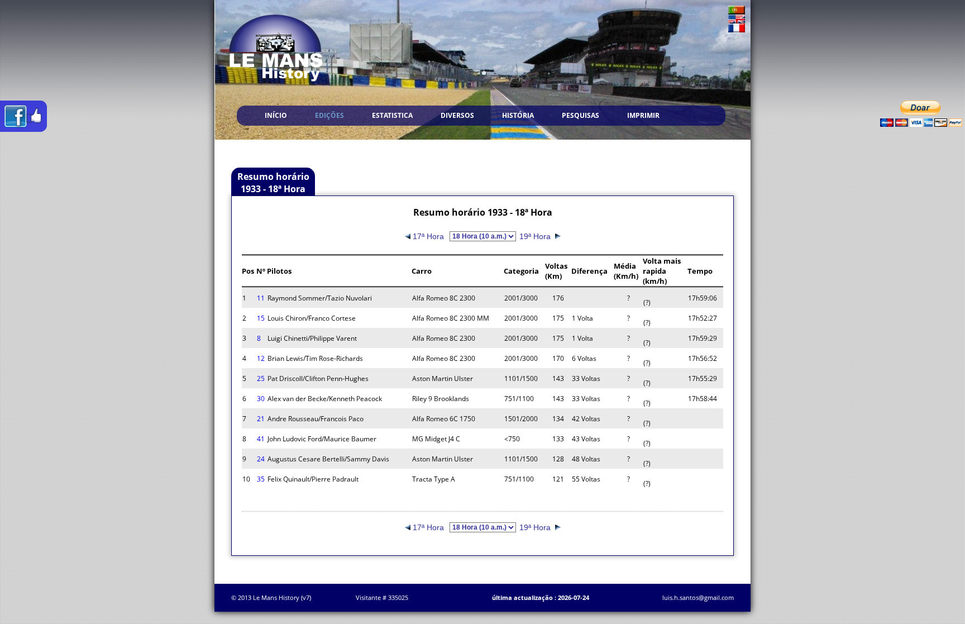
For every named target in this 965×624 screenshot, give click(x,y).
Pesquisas (580, 115)
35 (261, 479)
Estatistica (392, 115)
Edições (329, 115)
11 (261, 298)
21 (261, 418)
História (518, 115)
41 (261, 439)
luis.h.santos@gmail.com (698, 597)
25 (261, 378)
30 (261, 398)
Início (276, 115)
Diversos (457, 115)
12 (261, 358)
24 (261, 459)
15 (261, 318)
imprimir (643, 115)
